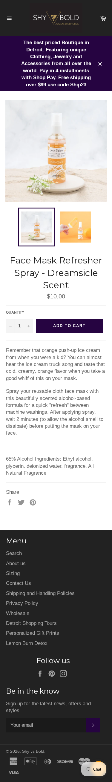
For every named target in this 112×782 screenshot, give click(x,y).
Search (14, 553)
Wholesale (17, 613)
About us (16, 563)
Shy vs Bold (33, 751)
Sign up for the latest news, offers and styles (48, 707)
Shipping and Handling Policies (40, 593)
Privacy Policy (22, 603)
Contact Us (18, 583)
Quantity (15, 312)
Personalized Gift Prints (32, 633)
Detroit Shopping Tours (31, 623)
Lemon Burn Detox (26, 643)
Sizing (13, 573)
